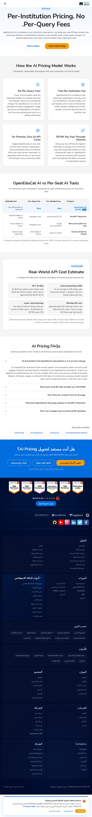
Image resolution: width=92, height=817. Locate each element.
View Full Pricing (57, 46)
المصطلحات (82, 694)
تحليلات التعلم (37, 608)
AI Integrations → (36, 433)
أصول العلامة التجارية (22, 655)
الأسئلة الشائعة (37, 698)
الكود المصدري (69, 661)
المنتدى (39, 690)
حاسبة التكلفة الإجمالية (55, 655)
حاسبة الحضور (38, 655)
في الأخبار (83, 766)
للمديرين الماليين (16, 632)
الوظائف (84, 770)
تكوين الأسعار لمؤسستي (70, 463)
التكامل (84, 721)
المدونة (39, 694)
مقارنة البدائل (37, 685)
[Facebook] (86, 522)
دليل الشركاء (38, 730)
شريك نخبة (38, 713)
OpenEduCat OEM (36, 734)
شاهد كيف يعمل (43, 463)
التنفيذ (84, 713)
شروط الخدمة (37, 749)
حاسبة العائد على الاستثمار (76, 655)
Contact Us (82, 753)
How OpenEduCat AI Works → (75, 433)
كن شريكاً (39, 726)
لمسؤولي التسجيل (46, 632)
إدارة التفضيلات (68, 811)
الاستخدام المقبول (36, 770)
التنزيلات (82, 661)
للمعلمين (27, 638)
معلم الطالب (38, 600)
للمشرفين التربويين (63, 632)
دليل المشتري (82, 690)
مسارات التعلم (37, 612)
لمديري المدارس (79, 632)
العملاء (84, 677)
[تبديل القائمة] (5, 3)
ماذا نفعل (83, 757)
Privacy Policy (29, 806)
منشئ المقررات (37, 588)
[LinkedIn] (73, 522)
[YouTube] (61, 522)
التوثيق (40, 677)
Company (83, 749)
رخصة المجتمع (37, 774)
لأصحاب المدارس (79, 638)
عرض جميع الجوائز (46, 504)
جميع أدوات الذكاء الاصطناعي (32, 584)
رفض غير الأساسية (54, 811)
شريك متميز (38, 717)
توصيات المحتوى (36, 604)
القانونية (84, 761)
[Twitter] (80, 522)
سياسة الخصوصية (36, 761)
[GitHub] (54, 522)
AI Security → (53, 433)
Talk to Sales (33, 46)
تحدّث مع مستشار (19, 463)
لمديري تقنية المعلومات (42, 638)
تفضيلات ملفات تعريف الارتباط (14, 787)
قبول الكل (80, 811)
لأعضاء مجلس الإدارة (62, 638)
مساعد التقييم (37, 596)
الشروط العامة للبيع (35, 753)
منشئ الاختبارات (36, 592)
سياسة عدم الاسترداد (35, 757)
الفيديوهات (56, 661)
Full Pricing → (18, 433)
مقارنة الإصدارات (36, 681)
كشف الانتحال (37, 616)
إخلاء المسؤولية (37, 766)
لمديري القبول (31, 632)
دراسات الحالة (82, 685)
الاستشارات (83, 717)
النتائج (84, 681)
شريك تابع (39, 721)
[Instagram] (67, 522)
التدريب (84, 726)
